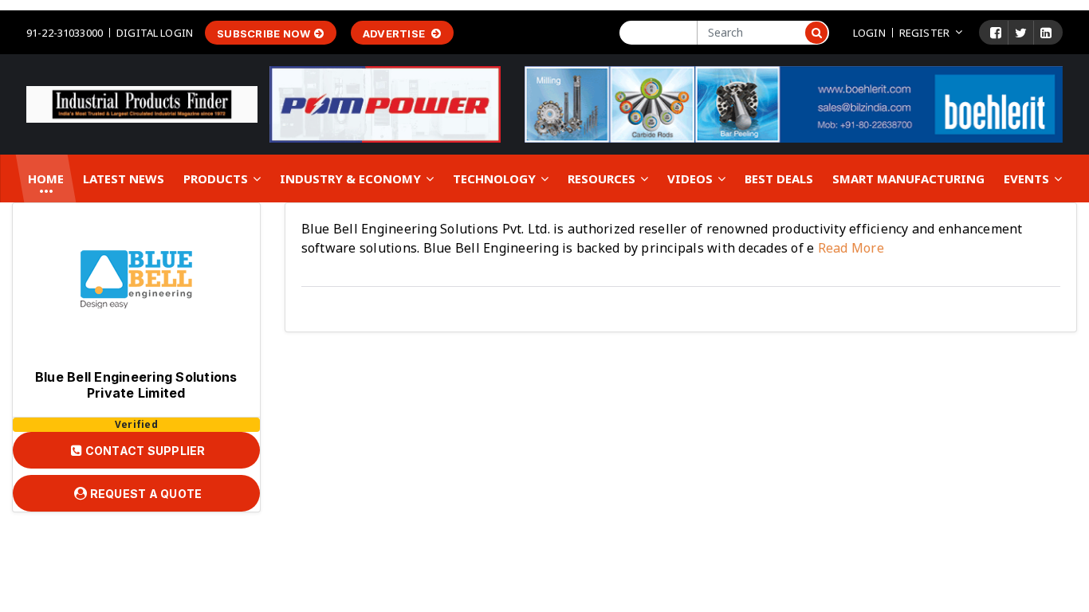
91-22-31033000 (64, 33)
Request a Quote (144, 493)
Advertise (395, 33)
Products (217, 178)
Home (46, 178)
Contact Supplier (143, 450)
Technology (496, 178)
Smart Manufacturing (908, 178)
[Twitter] (1021, 33)
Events (1028, 178)
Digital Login (154, 33)
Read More (849, 248)
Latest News (123, 178)
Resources (603, 178)
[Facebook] (995, 33)
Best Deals (779, 178)
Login (869, 33)
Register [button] (924, 33)
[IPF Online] (142, 103)
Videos (691, 178)
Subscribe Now (263, 33)
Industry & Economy (352, 178)
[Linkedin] (1046, 33)
